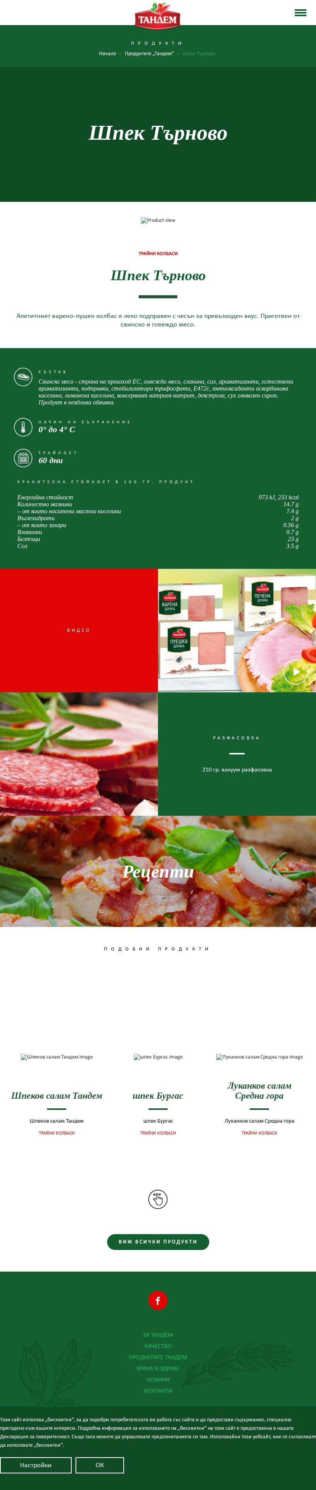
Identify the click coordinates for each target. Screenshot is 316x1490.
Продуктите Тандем (158, 1357)
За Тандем (158, 1335)
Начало (110, 53)
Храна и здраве (158, 1368)
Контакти (158, 1391)
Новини (158, 1380)
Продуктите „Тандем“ (152, 53)
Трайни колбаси (56, 1133)
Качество (158, 1346)
